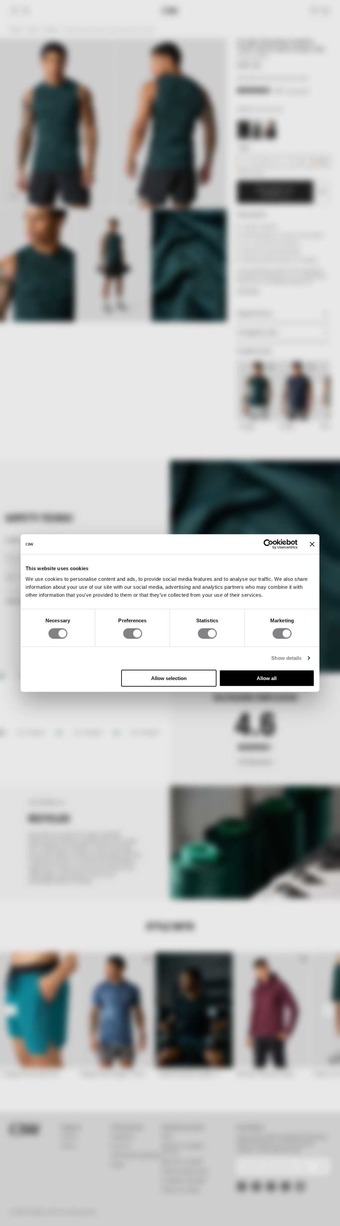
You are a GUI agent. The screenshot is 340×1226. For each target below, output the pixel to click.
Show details (286, 658)
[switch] (132, 633)
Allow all (267, 678)
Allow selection (169, 678)
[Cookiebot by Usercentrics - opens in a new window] (268, 544)
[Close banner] (312, 544)
